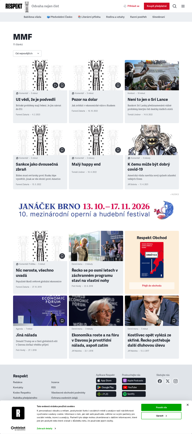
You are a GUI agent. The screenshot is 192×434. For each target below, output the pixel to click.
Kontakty (18, 387)
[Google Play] (106, 387)
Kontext (131, 93)
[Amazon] (106, 394)
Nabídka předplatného (25, 397)
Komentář (23, 93)
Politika (32, 264)
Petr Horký (76, 286)
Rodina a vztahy (115, 17)
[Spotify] (134, 394)
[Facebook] (159, 383)
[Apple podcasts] (134, 380)
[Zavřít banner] (188, 405)
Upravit (159, 415)
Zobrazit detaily (44, 428)
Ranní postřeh (138, 17)
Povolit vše (161, 407)
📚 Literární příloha (89, 17)
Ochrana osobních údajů (64, 397)
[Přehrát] (55, 85)
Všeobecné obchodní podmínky (68, 392)
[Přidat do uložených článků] (62, 85)
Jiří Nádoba (77, 351)
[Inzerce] (96, 210)
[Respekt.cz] (14, 6)
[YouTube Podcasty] (134, 387)
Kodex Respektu (22, 392)
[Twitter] (167, 383)
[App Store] (106, 380)
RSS (53, 387)
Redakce (17, 382)
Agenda (19, 329)
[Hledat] (174, 6)
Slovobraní (158, 17)
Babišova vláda (32, 17)
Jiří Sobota (132, 184)
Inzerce (55, 382)
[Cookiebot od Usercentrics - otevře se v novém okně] (18, 428)
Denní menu (77, 264)
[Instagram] (175, 383)
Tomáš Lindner (134, 114)
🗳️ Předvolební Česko (59, 17)
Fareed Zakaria (22, 114)
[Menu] (183, 6)
